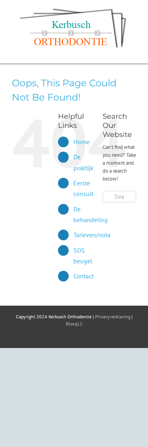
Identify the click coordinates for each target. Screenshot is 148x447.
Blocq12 (74, 324)
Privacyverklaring (112, 317)
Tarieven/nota (92, 235)
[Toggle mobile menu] (133, 52)
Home (81, 142)
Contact (83, 276)
